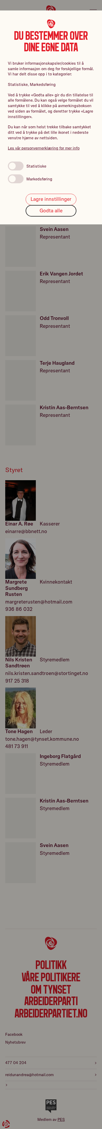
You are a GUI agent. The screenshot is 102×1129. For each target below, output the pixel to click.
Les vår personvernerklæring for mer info (44, 148)
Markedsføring (39, 178)
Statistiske (36, 166)
